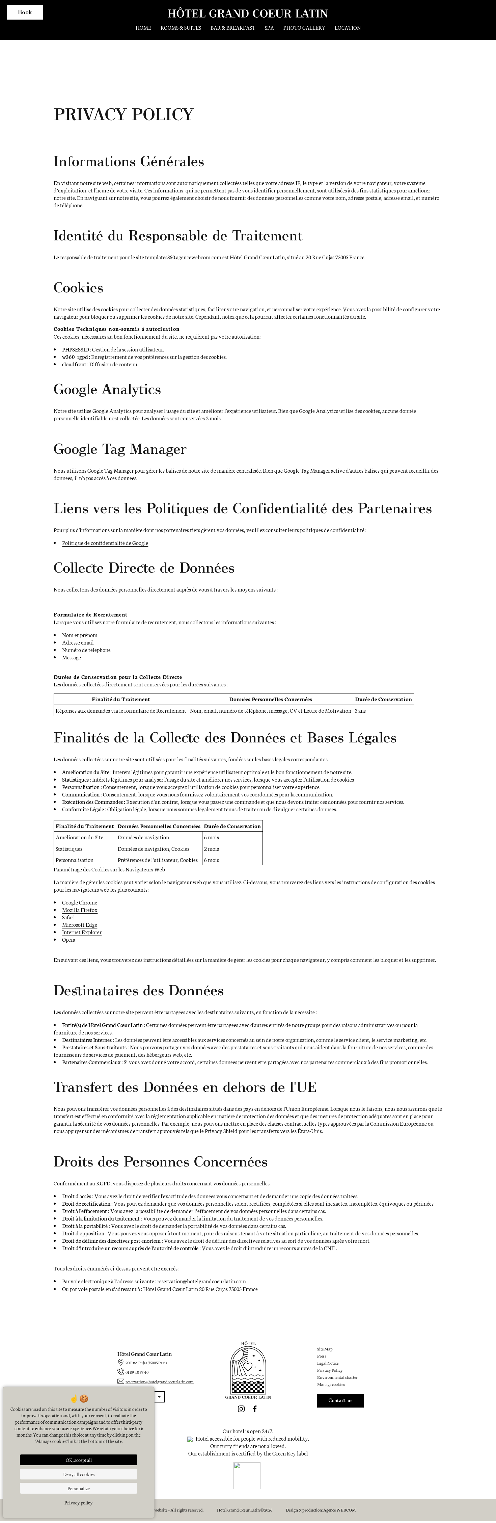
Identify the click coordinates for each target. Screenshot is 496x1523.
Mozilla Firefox (80, 909)
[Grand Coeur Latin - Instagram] (241, 1409)
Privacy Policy (330, 1370)
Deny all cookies (78, 1474)
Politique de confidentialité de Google (105, 542)
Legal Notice (327, 1363)
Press (321, 1356)
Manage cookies (331, 1384)
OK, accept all (79, 1459)
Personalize (78, 1488)
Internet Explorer (82, 932)
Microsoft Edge (79, 924)
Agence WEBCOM (339, 1510)
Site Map (325, 1348)
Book (25, 11)
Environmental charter (337, 1377)
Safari (68, 917)
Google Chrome (79, 902)
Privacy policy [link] (78, 1502)
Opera (68, 939)
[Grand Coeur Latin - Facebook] (254, 1409)
